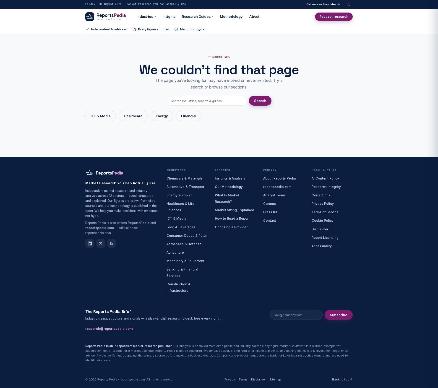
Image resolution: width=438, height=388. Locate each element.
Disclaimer (320, 229)
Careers (269, 204)
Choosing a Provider (231, 227)
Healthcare (133, 116)
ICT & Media (100, 116)
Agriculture (175, 252)
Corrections (321, 195)
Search (260, 101)
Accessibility (322, 246)
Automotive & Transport (185, 187)
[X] (100, 243)
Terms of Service (325, 212)
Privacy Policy (323, 204)
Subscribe (338, 315)
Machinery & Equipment (185, 261)
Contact (269, 220)
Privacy (229, 379)
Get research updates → (323, 4)
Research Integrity (326, 187)
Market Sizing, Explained (234, 210)
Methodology (231, 17)
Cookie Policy (323, 220)
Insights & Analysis (230, 178)
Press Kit (270, 212)
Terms (243, 379)
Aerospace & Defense (184, 244)
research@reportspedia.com (109, 329)
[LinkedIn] (89, 243)
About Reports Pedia (279, 178)
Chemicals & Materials (185, 178)
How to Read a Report (232, 218)
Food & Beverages (181, 227)
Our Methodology (229, 187)
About (254, 17)
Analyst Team (274, 195)
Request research (333, 16)
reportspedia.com (277, 187)
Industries (145, 17)
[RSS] (111, 243)
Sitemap (275, 379)
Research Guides (196, 17)
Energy (162, 116)
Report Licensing (325, 238)
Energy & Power (179, 195)
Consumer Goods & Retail (187, 235)
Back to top (342, 379)
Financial (188, 116)
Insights (169, 17)
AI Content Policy (325, 178)
